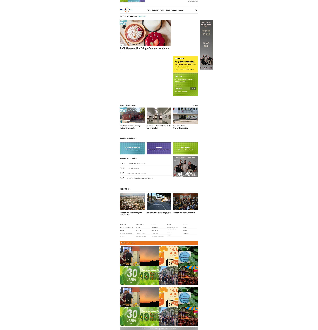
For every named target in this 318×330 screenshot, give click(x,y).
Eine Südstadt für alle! (126, 227)
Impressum (173, 328)
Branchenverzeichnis (133, 1)
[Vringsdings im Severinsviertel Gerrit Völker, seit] (188, 256)
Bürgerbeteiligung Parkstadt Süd (172, 228)
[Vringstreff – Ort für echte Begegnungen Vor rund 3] (130, 275)
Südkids (122, 236)
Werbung (185, 233)
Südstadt (122, 45)
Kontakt (144, 328)
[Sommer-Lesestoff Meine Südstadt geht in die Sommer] (149, 256)
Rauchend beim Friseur (133, 168)
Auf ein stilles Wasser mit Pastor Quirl (136, 173)
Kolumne (138, 230)
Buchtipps (123, 224)
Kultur (162, 10)
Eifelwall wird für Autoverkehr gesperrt (159, 213)
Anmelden (193, 88)
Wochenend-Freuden (180, 91)
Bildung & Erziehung (126, 233)
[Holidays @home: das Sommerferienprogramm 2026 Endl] (149, 275)
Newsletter (174, 10)
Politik (148, 10)
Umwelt (169, 232)
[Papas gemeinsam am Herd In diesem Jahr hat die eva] (130, 256)
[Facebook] (193, 1)
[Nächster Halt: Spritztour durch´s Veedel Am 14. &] (168, 256)
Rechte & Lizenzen (153, 328)
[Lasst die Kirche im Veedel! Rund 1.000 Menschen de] (168, 275)
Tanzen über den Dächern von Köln (136, 163)
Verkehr (169, 235)
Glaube (138, 227)
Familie (168, 10)
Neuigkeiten (155, 227)
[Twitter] (191, 1)
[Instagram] (197, 1)
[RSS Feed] (189, 1)
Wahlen (185, 224)
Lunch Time (178, 85)
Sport (184, 227)
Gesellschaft (155, 10)
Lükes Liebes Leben (141, 236)
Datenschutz (164, 328)
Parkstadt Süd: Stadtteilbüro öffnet (184, 213)
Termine (142, 1)
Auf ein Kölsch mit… (141, 233)
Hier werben (124, 1)
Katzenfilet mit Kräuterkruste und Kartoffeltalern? (140, 178)
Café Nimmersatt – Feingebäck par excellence (144, 48)
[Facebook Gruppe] (195, 1)
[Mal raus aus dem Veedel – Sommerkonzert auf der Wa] (188, 275)
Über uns (181, 10)
